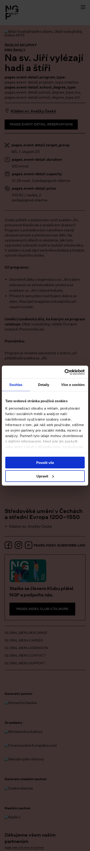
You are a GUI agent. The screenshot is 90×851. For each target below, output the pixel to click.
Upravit (42, 476)
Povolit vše (45, 463)
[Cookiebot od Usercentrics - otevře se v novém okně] (65, 372)
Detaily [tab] (43, 385)
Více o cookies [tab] (73, 385)
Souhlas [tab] (16, 385)
